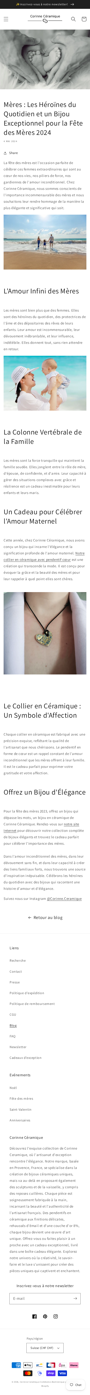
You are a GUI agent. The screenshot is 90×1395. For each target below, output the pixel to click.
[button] (6, 19)
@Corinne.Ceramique (64, 898)
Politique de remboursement (32, 1004)
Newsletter (18, 1047)
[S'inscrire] (75, 1298)
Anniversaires (20, 1120)
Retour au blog (48, 917)
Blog (13, 1025)
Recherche (18, 960)
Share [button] (13, 153)
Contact (16, 971)
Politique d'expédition (27, 993)
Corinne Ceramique (30, 1381)
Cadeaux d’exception (26, 1058)
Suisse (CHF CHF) (41, 1348)
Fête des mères (21, 1098)
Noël (13, 1088)
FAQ (13, 1036)
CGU (13, 1014)
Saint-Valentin (20, 1109)
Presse (15, 982)
